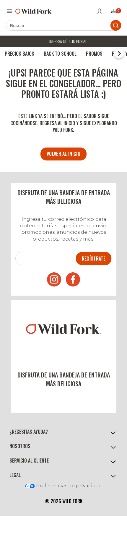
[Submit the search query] (115, 25)
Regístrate (93, 258)
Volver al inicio (63, 153)
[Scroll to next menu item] (119, 54)
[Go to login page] (99, 11)
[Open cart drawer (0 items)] (115, 12)
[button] (63, 432)
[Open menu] (9, 11)
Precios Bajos (19, 53)
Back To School (60, 53)
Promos (94, 53)
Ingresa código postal (68, 41)
